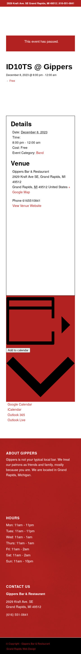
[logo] (33, 15)
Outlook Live (16, 420)
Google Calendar (20, 404)
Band (40, 152)
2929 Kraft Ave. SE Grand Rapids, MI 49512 (32, 3)
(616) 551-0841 (17, 614)
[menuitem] (20, 649)
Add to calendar (18, 350)
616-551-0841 (66, 3)
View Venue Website (26, 205)
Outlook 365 (16, 414)
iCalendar (14, 409)
